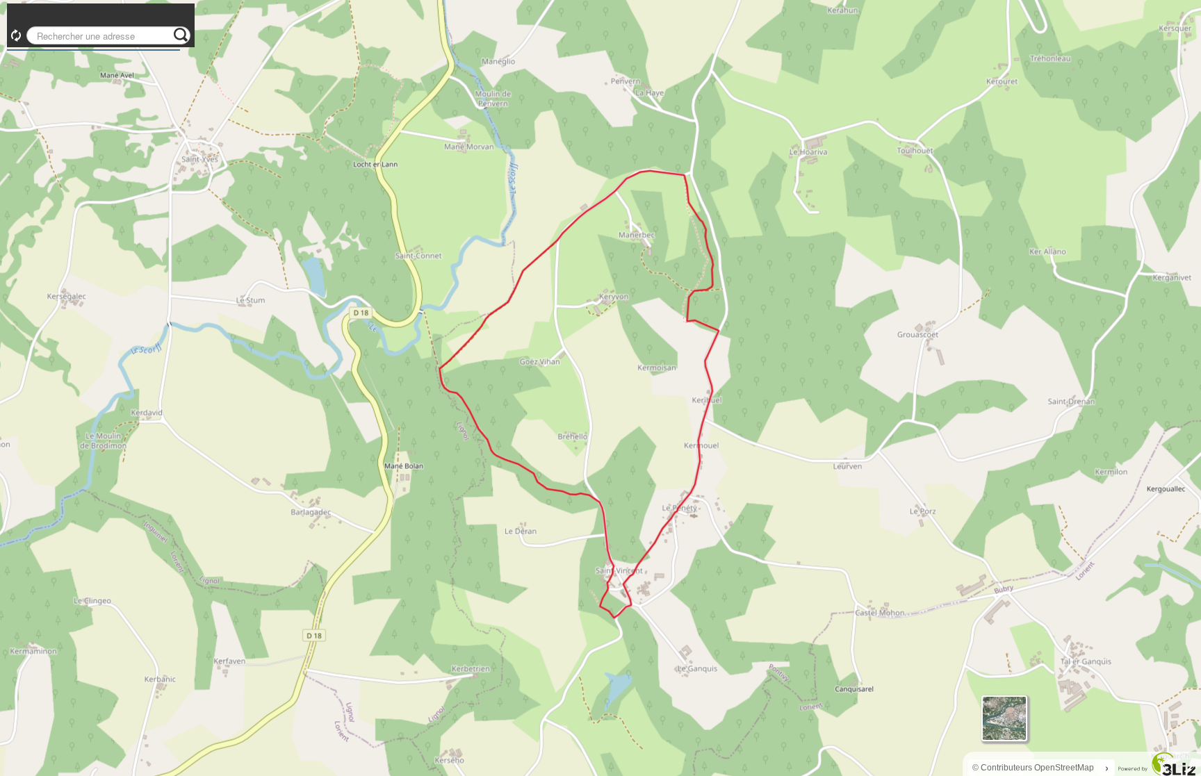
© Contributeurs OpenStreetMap (1033, 768)
